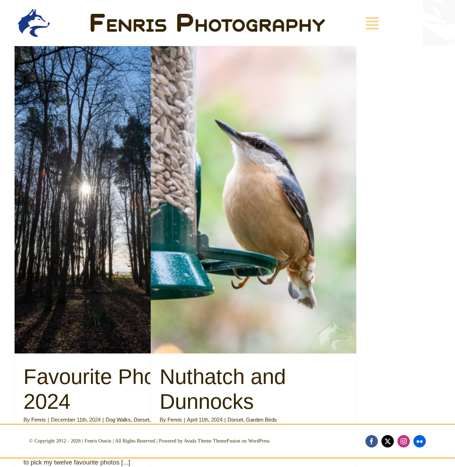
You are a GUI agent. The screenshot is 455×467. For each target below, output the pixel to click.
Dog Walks (118, 420)
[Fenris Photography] (208, 17)
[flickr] (419, 441)
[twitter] (387, 441)
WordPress (258, 441)
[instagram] (403, 441)
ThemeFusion (226, 441)
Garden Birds (261, 420)
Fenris (38, 420)
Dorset (141, 420)
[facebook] (371, 441)
